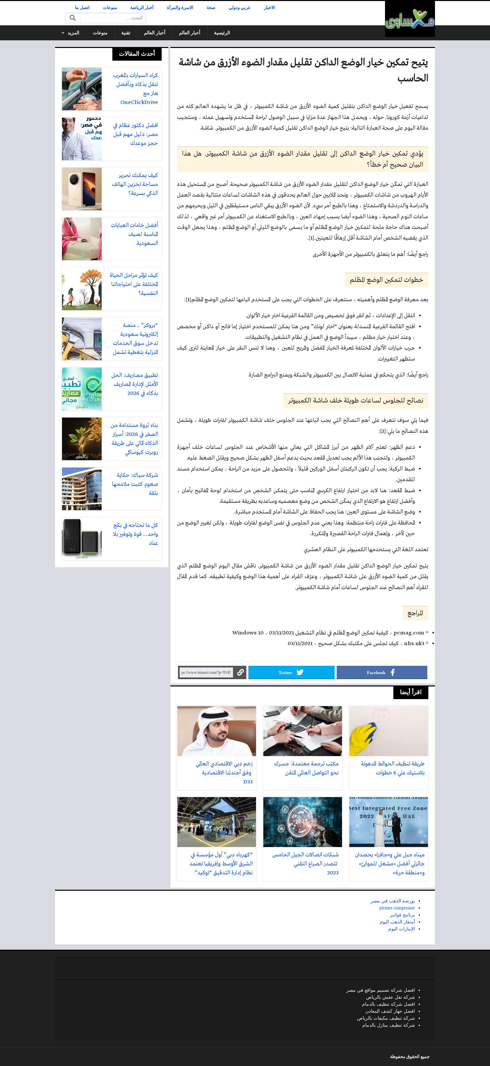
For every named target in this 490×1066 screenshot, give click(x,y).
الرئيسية (222, 32)
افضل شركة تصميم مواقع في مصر (380, 990)
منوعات (110, 7)
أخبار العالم (189, 32)
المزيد (73, 32)
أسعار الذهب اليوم (397, 921)
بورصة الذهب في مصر (393, 900)
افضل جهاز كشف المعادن (390, 1011)
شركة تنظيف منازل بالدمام (388, 1025)
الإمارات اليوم (401, 928)
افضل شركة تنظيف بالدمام (388, 1004)
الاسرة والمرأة (180, 7)
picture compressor (397, 907)
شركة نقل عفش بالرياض (390, 997)
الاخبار (269, 7)
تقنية (125, 32)
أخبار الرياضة (142, 7)
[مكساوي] (410, 19)
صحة (211, 7)
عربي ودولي (240, 7)
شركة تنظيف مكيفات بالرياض (386, 1018)
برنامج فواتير (402, 914)
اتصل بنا (82, 7)
